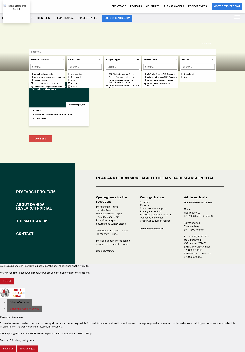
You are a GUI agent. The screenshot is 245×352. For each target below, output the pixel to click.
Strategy (145, 202)
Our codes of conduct (151, 217)
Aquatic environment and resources (49, 77)
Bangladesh (76, 77)
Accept (7, 281)
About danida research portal (34, 206)
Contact (25, 234)
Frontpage (119, 6)
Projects (136, 6)
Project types (197, 6)
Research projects (36, 192)
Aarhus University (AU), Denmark (160, 80)
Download (205, 43)
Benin (73, 80)
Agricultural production (43, 74)
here (31, 340)
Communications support (153, 208)
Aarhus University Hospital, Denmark (158, 85)
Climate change (40, 80)
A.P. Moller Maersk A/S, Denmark (160, 74)
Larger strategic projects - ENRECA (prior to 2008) (121, 81)
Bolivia (74, 87)
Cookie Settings (105, 251)
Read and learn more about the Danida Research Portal (155, 178)
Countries (153, 6)
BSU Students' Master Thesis (121, 74)
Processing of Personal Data (155, 214)
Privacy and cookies (151, 211)
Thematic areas (174, 6)
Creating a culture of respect (155, 220)
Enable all (8, 348)
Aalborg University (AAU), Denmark (161, 77)
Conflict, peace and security (45, 84)
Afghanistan (76, 74)
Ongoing (188, 77)
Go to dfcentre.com (227, 6)
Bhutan (74, 84)
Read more (41, 121)
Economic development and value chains (47, 88)
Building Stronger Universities (122, 77)
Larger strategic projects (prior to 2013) (124, 86)
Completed (189, 74)
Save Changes (27, 348)
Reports (144, 205)
